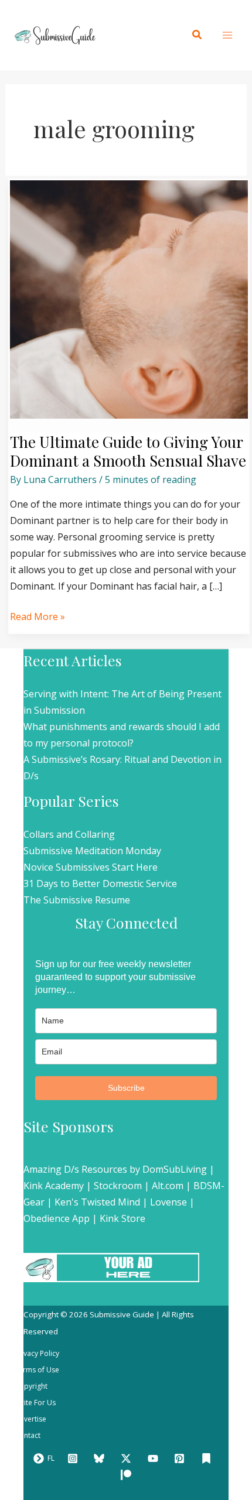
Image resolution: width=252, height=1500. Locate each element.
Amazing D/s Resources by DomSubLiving (115, 1169)
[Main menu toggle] (227, 35)
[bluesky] (101, 1458)
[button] (197, 35)
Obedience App (56, 1218)
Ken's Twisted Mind (97, 1202)
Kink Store (122, 1218)
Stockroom (118, 1185)
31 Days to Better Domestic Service (100, 883)
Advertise (30, 1419)
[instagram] (74, 1458)
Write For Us (35, 1402)
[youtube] (155, 1458)
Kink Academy (53, 1185)
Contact (27, 1435)
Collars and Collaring (69, 834)
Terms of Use (37, 1370)
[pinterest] (181, 1458)
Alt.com (167, 1185)
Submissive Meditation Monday (92, 850)
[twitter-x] (128, 1458)
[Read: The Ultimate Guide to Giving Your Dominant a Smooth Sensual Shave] (129, 298)
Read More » (37, 615)
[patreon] (128, 1475)
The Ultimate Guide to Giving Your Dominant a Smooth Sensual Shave (128, 451)
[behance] (208, 1458)
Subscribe (126, 1088)
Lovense (168, 1202)
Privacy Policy (37, 1353)
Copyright (31, 1386)
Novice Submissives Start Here (90, 867)
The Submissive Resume (76, 899)
